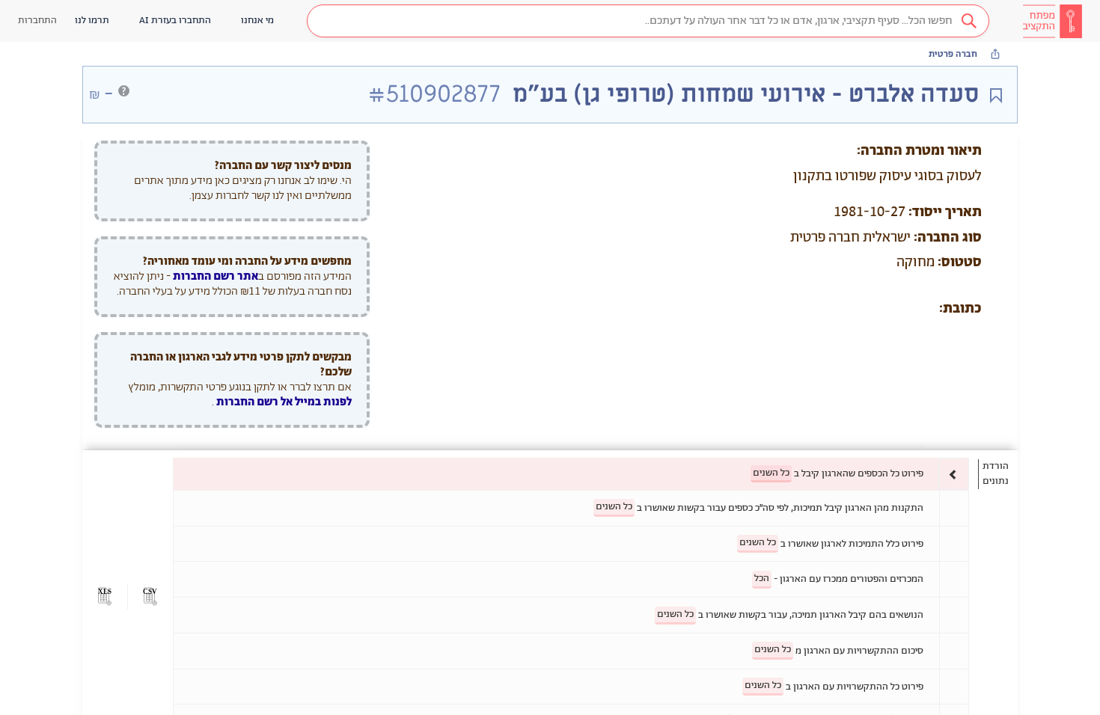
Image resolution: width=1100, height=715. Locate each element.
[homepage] (1052, 20)
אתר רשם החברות (215, 276)
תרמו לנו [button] (92, 20)
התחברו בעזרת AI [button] (175, 20)
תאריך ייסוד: (945, 212)
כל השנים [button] (771, 473)
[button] (648, 20)
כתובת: (960, 309)
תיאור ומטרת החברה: (919, 151)
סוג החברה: (948, 238)
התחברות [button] (37, 20)
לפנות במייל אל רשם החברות (283, 402)
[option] (571, 474)
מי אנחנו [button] (257, 20)
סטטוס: (960, 262)
